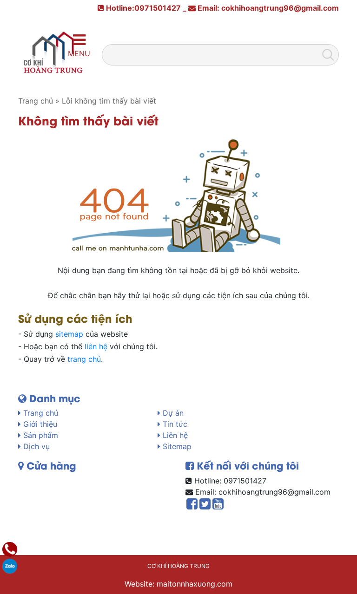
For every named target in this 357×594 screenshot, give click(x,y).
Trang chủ (39, 413)
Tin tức (173, 424)
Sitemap (176, 446)
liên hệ (96, 346)
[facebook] (192, 506)
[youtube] (218, 506)
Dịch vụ (35, 446)
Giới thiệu (39, 424)
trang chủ (84, 359)
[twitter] (205, 506)
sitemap (69, 334)
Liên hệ (174, 435)
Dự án (172, 413)
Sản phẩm (39, 435)
